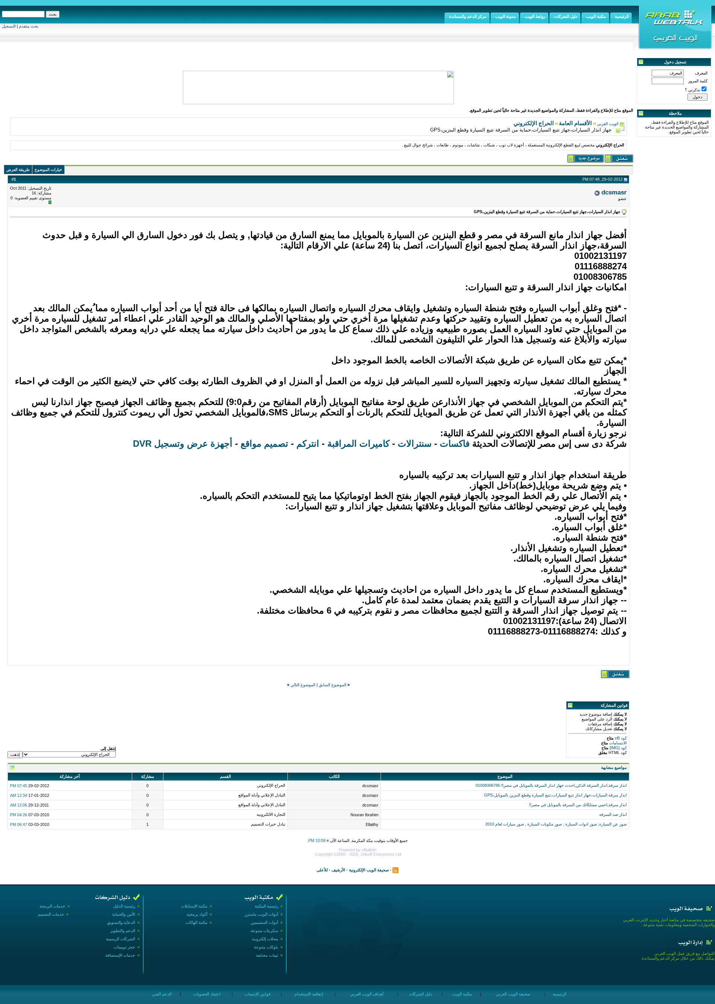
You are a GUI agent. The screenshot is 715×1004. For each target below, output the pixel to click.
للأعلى (322, 870)
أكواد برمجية (197, 914)
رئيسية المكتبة (266, 906)
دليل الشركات (420, 994)
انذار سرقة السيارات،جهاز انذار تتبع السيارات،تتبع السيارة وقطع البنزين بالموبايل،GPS (555, 795)
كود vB (620, 738)
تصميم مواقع (264, 443)
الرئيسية (559, 994)
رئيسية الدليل (124, 906)
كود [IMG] (618, 747)
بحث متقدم (28, 26)
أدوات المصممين (264, 922)
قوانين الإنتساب (257, 994)
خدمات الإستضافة (120, 955)
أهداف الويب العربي (366, 994)
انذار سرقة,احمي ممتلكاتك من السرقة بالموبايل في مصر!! (578, 804)
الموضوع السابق (332, 684)
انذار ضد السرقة (613, 814)
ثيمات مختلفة (267, 955)
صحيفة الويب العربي (512, 994)
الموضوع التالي (302, 684)
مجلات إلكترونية (265, 939)
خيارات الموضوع (48, 169)
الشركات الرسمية (120, 939)
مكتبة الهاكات (196, 922)
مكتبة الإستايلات (194, 906)
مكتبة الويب (461, 994)
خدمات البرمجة (52, 906)
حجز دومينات (124, 947)
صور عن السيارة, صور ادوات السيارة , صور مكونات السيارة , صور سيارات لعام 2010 (556, 824)
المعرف (701, 73)
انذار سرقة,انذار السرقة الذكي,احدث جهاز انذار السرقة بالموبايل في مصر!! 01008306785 (551, 785)
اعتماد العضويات (206, 994)
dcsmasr (614, 192)
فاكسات (455, 443)
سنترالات (415, 443)
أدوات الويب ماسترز (261, 914)
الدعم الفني (161, 994)
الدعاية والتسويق (121, 922)
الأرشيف (338, 870)
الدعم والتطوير (122, 930)
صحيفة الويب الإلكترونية (369, 870)
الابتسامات (617, 743)
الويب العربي (608, 123)
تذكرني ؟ (692, 90)
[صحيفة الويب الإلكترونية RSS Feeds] (395, 870)
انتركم (306, 443)
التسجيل (9, 26)
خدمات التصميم (51, 914)
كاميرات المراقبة (358, 443)
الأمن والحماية (123, 914)
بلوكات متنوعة (266, 947)
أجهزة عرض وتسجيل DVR (182, 443)
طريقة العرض (18, 169)
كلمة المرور (698, 81)
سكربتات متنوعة (264, 930)
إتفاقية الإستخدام (308, 994)
